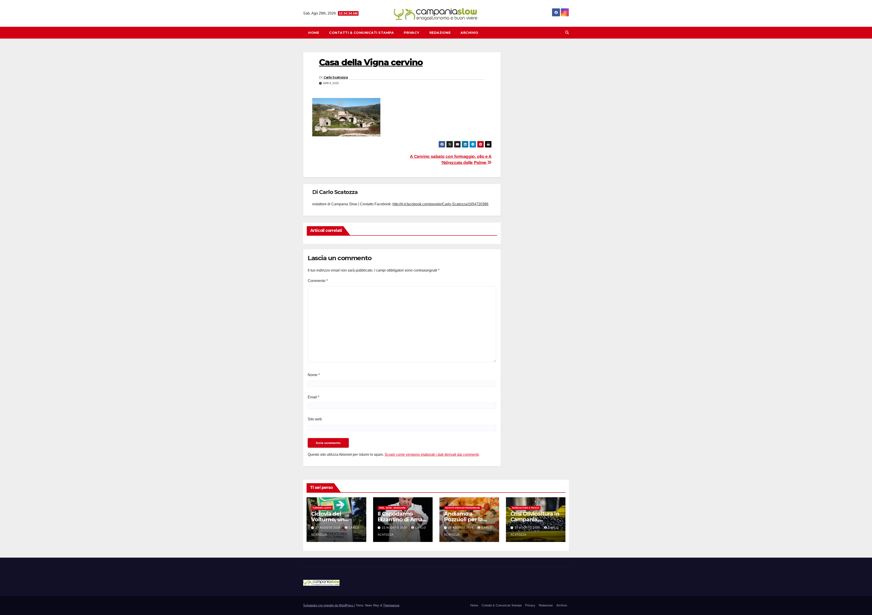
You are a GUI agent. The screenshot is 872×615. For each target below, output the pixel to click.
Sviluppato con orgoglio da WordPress (328, 605)
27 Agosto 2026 (328, 527)
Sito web (315, 419)
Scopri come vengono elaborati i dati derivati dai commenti (432, 454)
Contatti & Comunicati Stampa (361, 33)
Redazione (440, 33)
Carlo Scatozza (336, 77)
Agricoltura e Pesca (525, 508)
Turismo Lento (321, 508)
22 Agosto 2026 (395, 527)
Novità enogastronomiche (462, 508)
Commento (318, 281)
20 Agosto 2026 (461, 527)
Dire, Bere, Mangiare (392, 508)
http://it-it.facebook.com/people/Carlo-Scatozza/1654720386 (440, 204)
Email (313, 397)
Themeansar (391, 605)
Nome (314, 375)
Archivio (469, 33)
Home (313, 33)
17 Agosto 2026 (528, 527)
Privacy (411, 33)
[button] (567, 32)
